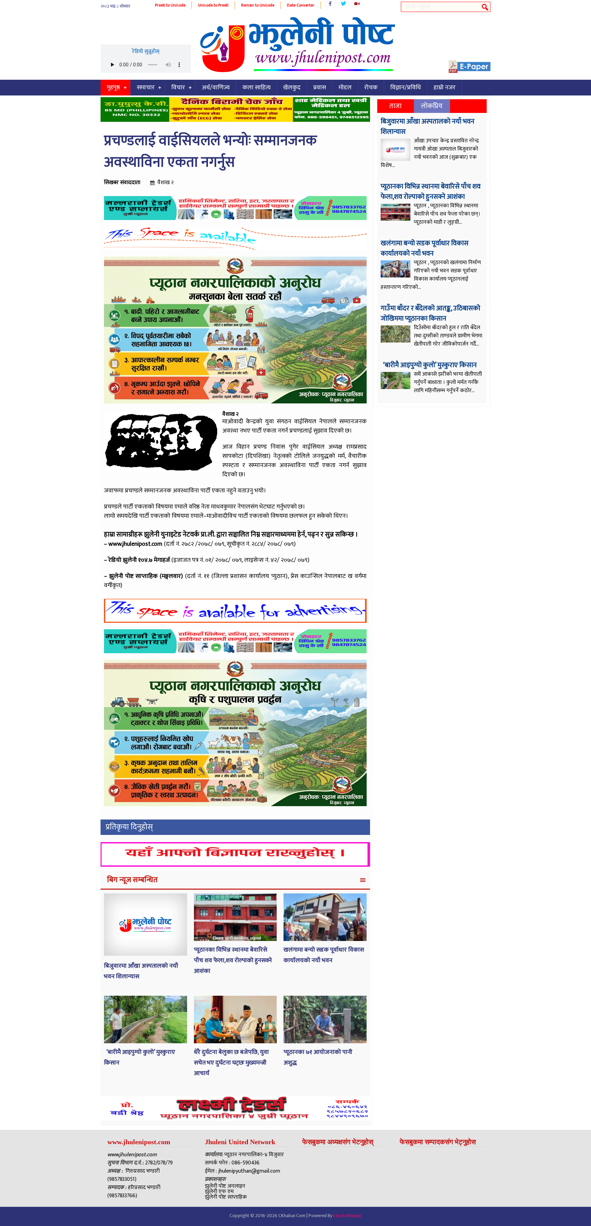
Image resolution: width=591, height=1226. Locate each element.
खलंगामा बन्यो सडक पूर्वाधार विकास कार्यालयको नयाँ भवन (324, 955)
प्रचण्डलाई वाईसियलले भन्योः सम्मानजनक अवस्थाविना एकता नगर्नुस (210, 151)
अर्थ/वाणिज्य (216, 87)
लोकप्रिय (432, 106)
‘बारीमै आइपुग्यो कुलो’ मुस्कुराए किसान (429, 365)
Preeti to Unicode (170, 5)
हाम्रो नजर (445, 87)
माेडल (345, 87)
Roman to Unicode (257, 5)
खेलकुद (292, 87)
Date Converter (300, 5)
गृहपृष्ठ (113, 87)
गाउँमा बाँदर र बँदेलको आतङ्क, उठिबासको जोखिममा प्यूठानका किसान (430, 313)
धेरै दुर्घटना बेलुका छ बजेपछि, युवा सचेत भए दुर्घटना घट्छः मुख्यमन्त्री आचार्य (231, 1062)
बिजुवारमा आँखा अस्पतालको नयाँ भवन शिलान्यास (427, 127)
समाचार (146, 87)
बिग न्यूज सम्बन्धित (132, 880)
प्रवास (319, 87)
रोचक (371, 87)
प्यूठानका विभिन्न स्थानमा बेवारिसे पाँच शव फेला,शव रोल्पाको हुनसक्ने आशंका (233, 960)
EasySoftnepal (347, 1215)
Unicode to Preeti (213, 5)
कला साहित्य (256, 87)
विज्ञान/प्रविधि (405, 87)
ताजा (395, 106)
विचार (178, 87)
